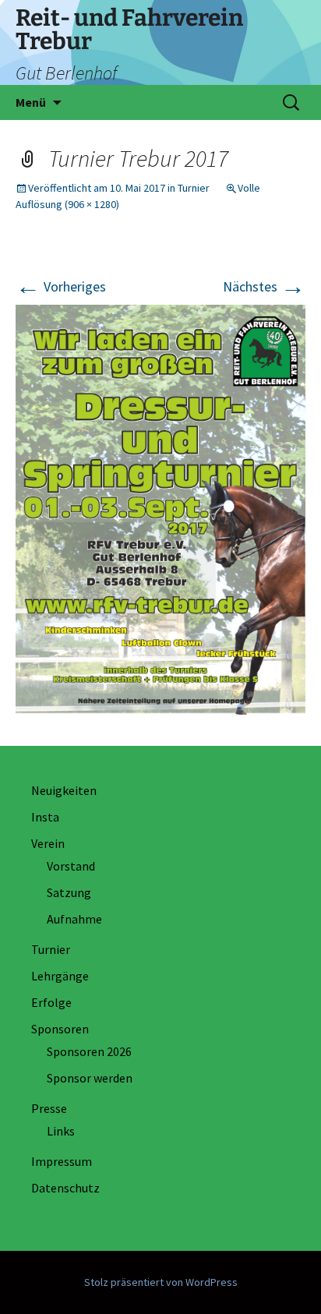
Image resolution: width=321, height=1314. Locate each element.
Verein (48, 843)
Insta (45, 817)
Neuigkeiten (64, 790)
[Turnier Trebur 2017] (160, 508)
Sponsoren (60, 1029)
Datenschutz (65, 1188)
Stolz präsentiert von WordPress (161, 1282)
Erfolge (51, 1002)
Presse (49, 1108)
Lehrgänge (60, 976)
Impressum (61, 1161)
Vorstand (71, 866)
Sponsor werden (89, 1078)
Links (61, 1131)
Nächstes (264, 286)
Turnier (194, 188)
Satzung (69, 892)
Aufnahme (74, 919)
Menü (31, 102)
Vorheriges (61, 286)
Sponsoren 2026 (89, 1051)
